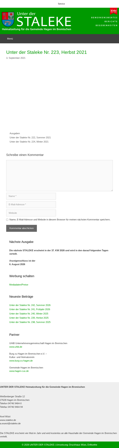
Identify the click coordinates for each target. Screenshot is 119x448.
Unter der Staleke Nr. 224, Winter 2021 (29, 141)
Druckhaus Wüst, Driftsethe (83, 444)
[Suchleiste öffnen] (114, 38)
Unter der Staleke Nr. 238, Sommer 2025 (30, 322)
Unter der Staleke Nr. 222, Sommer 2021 (30, 137)
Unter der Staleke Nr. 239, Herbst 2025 (28, 317)
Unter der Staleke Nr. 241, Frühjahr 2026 (29, 309)
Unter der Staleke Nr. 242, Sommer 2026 (30, 305)
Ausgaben (15, 133)
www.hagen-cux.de (19, 371)
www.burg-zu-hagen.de (21, 360)
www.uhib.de (15, 346)
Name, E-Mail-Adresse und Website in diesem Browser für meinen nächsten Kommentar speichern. (59, 219)
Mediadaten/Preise (18, 284)
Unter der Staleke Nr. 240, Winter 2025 (28, 313)
